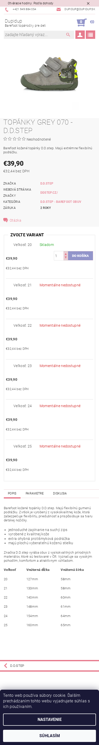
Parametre (35, 493)
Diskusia (60, 493)
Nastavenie (50, 719)
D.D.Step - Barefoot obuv (60, 202)
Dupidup (25, 23)
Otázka (15, 220)
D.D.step (47, 183)
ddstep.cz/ (49, 192)
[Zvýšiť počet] (65, 253)
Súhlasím (49, 735)
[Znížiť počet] (65, 258)
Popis (12, 493)
